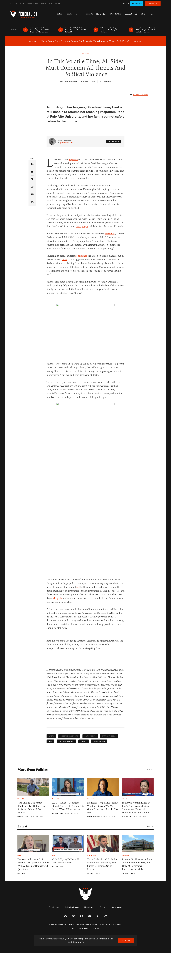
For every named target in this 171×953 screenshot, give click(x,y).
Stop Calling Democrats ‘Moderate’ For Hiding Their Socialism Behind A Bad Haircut (31, 807)
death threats (90, 736)
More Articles (113, 141)
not (78, 587)
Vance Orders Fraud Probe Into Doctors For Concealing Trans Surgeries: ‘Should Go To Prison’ (102, 864)
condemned (81, 255)
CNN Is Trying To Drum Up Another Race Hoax (66, 861)
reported (73, 159)
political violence (66, 741)
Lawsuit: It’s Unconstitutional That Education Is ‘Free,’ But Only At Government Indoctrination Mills (137, 864)
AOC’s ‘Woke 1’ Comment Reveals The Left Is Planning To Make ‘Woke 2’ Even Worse (68, 806)
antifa (51, 736)
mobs (50, 741)
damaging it (82, 226)
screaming (110, 233)
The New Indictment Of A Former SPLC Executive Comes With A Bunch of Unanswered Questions (33, 864)
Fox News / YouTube (140, 95)
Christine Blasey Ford (69, 736)
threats (83, 741)
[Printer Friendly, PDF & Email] (32, 202)
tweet (64, 259)
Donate (138, 3)
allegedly (57, 598)
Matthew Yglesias (108, 736)
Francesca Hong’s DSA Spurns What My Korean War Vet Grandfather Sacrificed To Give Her (102, 807)
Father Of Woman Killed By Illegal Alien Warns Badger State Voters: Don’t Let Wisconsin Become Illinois (136, 807)
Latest (22, 826)
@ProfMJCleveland (66, 143)
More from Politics (32, 769)
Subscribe (153, 3)
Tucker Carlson (99, 741)
